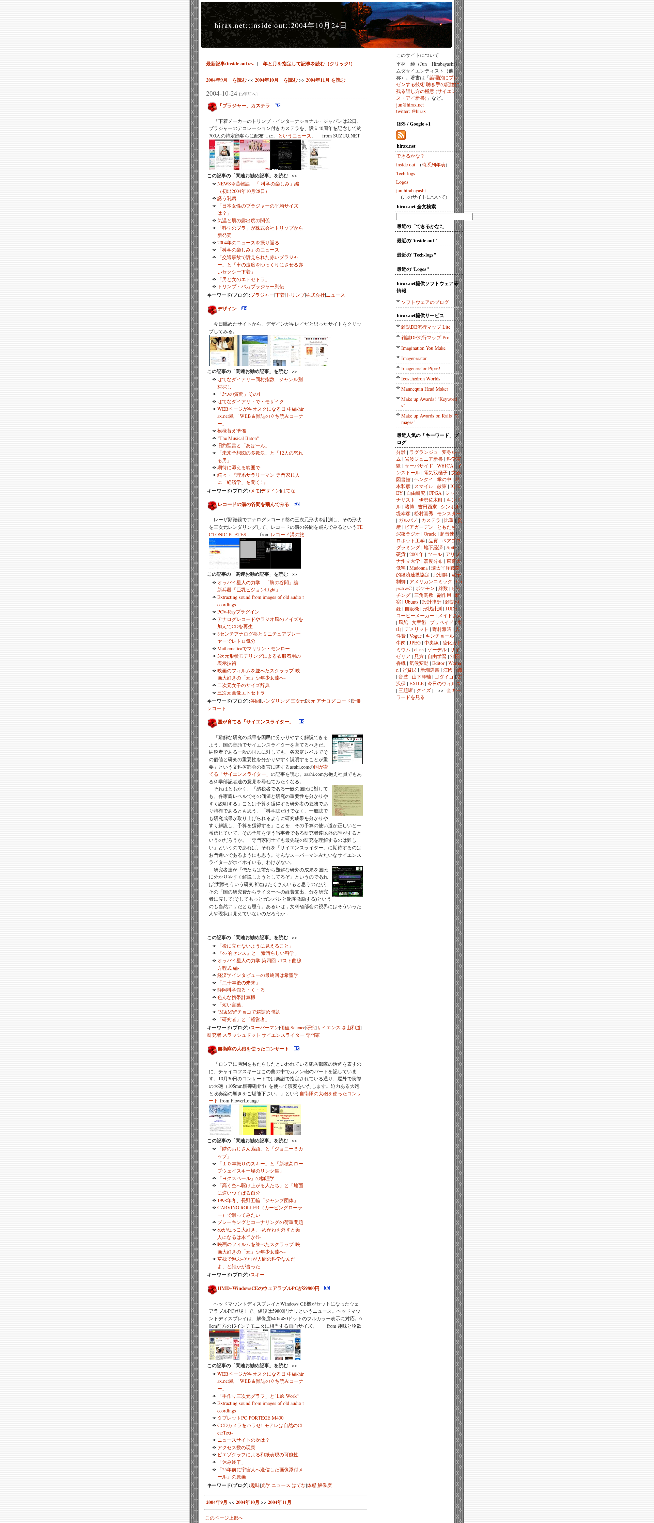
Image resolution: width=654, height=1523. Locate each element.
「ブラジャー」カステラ (244, 105)
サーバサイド (419, 465)
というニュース (294, 135)
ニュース (335, 295)
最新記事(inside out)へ (230, 63)
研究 (311, 1027)
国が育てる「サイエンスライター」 (256, 721)
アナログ (326, 701)
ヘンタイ (423, 479)
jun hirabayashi (411, 190)
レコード (216, 708)
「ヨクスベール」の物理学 (246, 1178)
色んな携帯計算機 (236, 997)
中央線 (431, 642)
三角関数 (423, 595)
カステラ (430, 520)
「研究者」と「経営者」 (243, 1019)
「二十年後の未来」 (238, 982)
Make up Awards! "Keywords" (429, 402)
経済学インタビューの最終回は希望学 (257, 975)
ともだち (446, 527)
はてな (288, 490)
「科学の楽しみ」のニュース (248, 249)
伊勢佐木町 (431, 499)
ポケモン (425, 588)
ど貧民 (409, 670)
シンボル (450, 506)
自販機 (412, 608)
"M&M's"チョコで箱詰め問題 (248, 1012)
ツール (434, 554)
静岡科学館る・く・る (241, 989)
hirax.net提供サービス (420, 315)
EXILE (416, 683)
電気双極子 (436, 472)
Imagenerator (414, 358)
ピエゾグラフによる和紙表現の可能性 (257, 1454)
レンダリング (275, 701)
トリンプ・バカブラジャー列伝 (250, 286)
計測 (356, 701)
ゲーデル (437, 649)
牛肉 (401, 642)
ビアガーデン (419, 527)
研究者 (214, 1035)
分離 (401, 452)
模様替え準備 (231, 430)
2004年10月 (248, 1502)
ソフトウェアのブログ (425, 302)
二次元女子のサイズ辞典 (243, 685)
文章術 (419, 622)
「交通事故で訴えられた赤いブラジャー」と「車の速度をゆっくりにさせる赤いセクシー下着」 (260, 264)
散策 (442, 486)
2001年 (416, 554)
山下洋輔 (421, 676)
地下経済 (433, 547)
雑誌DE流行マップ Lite (425, 327)
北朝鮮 (440, 574)
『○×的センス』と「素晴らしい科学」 (258, 953)
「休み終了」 (231, 1462)
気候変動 (419, 663)
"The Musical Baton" (238, 438)
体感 (311, 1485)
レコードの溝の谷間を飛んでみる (253, 504)
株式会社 (315, 295)
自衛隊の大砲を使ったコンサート (253, 1048)
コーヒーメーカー (415, 615)
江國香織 (452, 670)
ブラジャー (262, 295)
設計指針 (431, 602)
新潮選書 (429, 670)
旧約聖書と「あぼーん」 (243, 445)
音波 (403, 676)
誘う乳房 (226, 198)
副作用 (444, 595)
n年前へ (248, 94)
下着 (280, 295)
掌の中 (444, 479)
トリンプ (295, 295)
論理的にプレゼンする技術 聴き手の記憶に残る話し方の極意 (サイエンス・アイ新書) (428, 87)
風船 (403, 622)
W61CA (445, 465)
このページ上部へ (224, 1517)
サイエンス (329, 1027)
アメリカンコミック (430, 581)
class (419, 649)
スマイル (423, 486)
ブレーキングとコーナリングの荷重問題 (260, 1222)
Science (298, 1027)
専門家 (313, 1035)
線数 (443, 588)
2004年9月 (217, 1502)
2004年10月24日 (319, 25)
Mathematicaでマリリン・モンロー (253, 648)
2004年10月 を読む (276, 79)
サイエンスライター (283, 1035)
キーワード (437, 435)
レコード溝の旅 (287, 534)
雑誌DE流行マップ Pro (425, 337)
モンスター (449, 513)
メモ (255, 490)
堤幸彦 (403, 513)
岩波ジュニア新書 (424, 459)
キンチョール (439, 636)
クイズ (424, 690)
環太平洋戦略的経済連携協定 (428, 571)
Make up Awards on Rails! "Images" (430, 418)
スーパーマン (264, 1027)
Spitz (451, 547)
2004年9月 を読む (226, 79)
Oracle (430, 533)
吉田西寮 (427, 506)
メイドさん (450, 615)
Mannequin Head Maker (424, 389)
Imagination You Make (423, 348)
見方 (419, 656)
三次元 (298, 701)
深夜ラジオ (408, 533)
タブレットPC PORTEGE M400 (250, 1417)
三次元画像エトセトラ (241, 692)
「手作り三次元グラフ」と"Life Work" (258, 1396)
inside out (268, 25)
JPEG (415, 642)
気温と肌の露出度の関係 (243, 220)
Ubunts (412, 602)
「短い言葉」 (231, 1004)
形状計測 (432, 608)
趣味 (255, 1485)
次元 (310, 701)
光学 (265, 1485)
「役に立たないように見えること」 (255, 946)
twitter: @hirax (411, 111)
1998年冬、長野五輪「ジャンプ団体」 (257, 1200)
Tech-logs (405, 173)
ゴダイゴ (444, 676)
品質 (433, 540)
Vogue (415, 636)
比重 (449, 520)
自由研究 (415, 493)
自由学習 (437, 656)
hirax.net (230, 25)
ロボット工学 (410, 540)
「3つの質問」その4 (238, 394)
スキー (257, 1274)
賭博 (409, 506)
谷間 (255, 701)
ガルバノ (408, 520)
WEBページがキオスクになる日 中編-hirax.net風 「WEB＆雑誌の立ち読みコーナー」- (260, 416)
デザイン (227, 308)
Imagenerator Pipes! (420, 368)
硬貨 (401, 554)
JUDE (451, 608)
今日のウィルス (444, 683)
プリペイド (442, 622)
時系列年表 (434, 164)
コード (344, 701)
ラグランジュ (423, 452)
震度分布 (433, 561)
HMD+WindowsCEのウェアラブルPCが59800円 (269, 1288)
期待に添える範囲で (238, 467)
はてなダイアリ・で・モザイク (250, 401)
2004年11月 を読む (325, 79)
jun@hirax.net (410, 104)
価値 (285, 1027)
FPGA (435, 493)
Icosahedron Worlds (420, 378)
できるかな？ (410, 155)
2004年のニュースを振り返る (248, 242)
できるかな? (429, 226)
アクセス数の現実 (236, 1447)
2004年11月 (280, 1502)
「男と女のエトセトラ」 (243, 279)
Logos (402, 182)
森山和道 (351, 1027)
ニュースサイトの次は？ (243, 1440)
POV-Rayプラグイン (238, 611)
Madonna (418, 567)
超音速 (447, 533)
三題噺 (406, 690)
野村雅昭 (441, 629)
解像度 (324, 1485)
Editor (438, 663)
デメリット (417, 629)
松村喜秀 (423, 513)
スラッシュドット (241, 1035)
